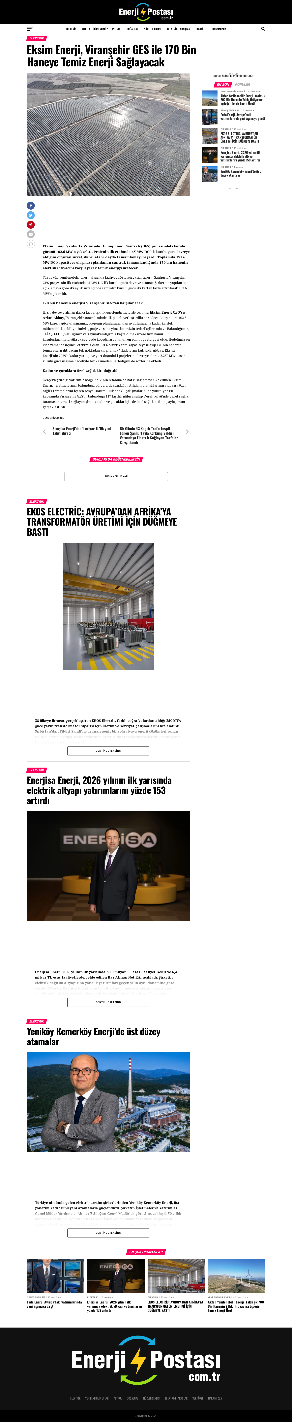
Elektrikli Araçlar (178, 29)
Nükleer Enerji (152, 29)
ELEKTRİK (71, 29)
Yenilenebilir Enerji (94, 29)
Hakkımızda (219, 29)
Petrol (116, 29)
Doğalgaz (132, 29)
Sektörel (201, 29)
